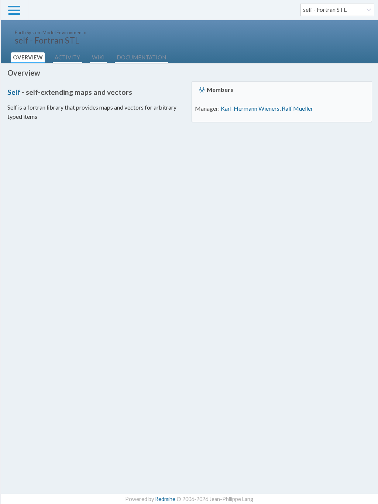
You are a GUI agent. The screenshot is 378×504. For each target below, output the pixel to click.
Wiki (98, 57)
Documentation (141, 57)
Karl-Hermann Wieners (250, 108)
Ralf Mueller (297, 108)
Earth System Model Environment (49, 32)
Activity (67, 57)
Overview (28, 57)
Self (13, 92)
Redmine (165, 499)
